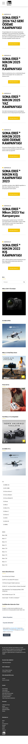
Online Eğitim (5, 690)
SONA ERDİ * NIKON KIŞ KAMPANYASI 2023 (12, 176)
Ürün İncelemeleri (6, 691)
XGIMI (3, 726)
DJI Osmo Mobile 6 (7, 494)
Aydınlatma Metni (6, 709)
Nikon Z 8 (4, 542)
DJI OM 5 (5, 518)
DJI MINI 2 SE (6, 485)
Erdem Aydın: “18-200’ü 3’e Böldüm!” (10, 597)
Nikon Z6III (4, 535)
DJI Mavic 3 (6, 511)
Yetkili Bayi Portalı (6, 704)
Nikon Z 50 (4, 565)
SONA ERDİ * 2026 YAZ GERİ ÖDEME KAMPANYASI (13, 22)
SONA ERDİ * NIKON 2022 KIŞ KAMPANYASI (12, 250)
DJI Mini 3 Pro (6, 508)
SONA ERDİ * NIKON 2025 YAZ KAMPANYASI (12, 101)
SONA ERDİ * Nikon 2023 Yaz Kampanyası (13, 212)
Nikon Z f (4, 538)
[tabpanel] (14, 10)
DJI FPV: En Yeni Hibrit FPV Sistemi (10, 579)
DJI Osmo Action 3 (7, 491)
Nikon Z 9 (4, 545)
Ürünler (3, 678)
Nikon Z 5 (4, 561)
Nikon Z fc (4, 551)
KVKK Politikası (5, 708)
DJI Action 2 (6, 514)
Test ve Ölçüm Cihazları (7, 670)
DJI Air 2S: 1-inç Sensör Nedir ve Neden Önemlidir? (14, 586)
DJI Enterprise (5, 723)
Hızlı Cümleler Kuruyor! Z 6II (8, 594)
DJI (3, 481)
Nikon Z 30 (4, 548)
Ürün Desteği (5, 688)
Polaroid (4, 730)
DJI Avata (5, 501)
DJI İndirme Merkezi (6, 696)
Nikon (3, 720)
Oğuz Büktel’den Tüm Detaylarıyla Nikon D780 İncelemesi (13, 590)
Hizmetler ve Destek (6, 671)
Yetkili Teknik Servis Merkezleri (8, 698)
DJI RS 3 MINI (6, 488)
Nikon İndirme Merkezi (7, 694)
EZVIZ (3, 728)
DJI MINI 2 (5, 524)
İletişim (3, 711)
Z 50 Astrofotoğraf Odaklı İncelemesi (11, 583)
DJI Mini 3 (5, 504)
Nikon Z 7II (4, 555)
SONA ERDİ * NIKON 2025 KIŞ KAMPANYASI (12, 63)
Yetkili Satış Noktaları (6, 662)
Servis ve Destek (5, 680)
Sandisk (4, 725)
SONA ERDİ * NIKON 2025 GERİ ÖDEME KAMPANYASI (12, 138)
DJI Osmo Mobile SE (8, 498)
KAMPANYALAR (7, 14)
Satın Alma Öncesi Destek (7, 693)
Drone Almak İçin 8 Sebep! (8, 576)
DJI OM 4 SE (6, 521)
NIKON (3, 532)
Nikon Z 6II (4, 558)
